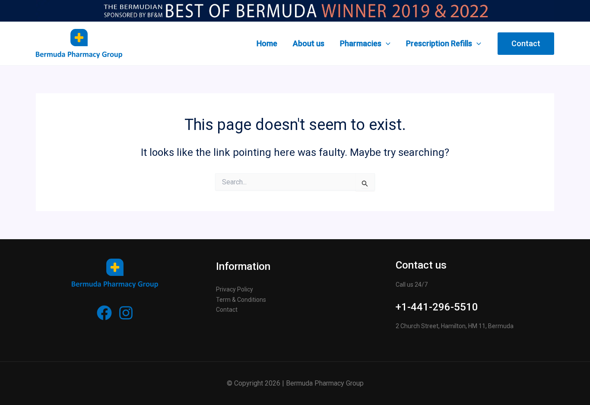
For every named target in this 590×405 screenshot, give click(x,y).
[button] (526, 43)
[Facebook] (104, 312)
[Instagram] (125, 312)
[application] (385, 43)
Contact (227, 309)
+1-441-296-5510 (437, 307)
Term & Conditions (241, 299)
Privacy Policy (234, 289)
